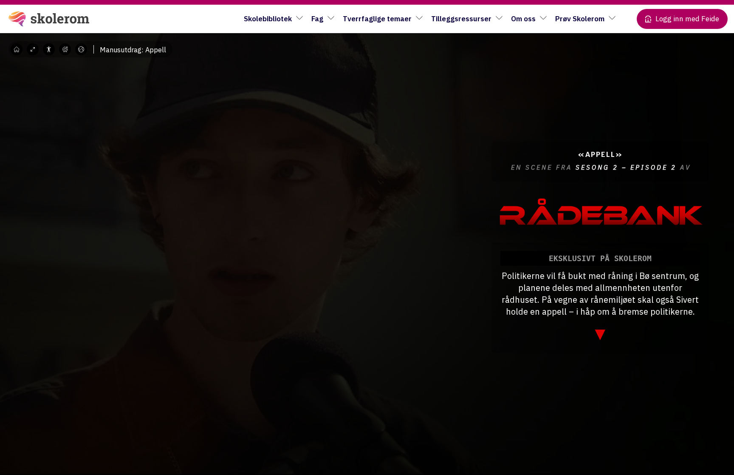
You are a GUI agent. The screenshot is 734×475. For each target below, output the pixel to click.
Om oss (523, 18)
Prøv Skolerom (579, 18)
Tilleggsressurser (461, 18)
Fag (317, 18)
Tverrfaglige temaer (377, 18)
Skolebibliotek (268, 18)
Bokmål (87, 61)
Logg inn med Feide (687, 18)
